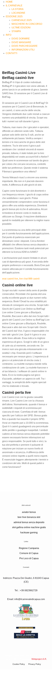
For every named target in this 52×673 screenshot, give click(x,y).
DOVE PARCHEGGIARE (25, 46)
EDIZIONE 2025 (14, 16)
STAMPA (16, 31)
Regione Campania (29, 548)
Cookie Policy (19, 664)
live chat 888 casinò (29, 278)
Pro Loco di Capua (29, 558)
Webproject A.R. (39, 659)
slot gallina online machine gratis (29, 527)
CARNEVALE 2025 (22, 20)
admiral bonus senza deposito (29, 522)
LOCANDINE (18, 13)
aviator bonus (29, 512)
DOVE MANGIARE (21, 42)
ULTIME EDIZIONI (21, 27)
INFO (8, 35)
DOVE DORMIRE (21, 38)
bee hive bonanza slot (29, 517)
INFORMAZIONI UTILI (23, 49)
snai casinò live (10, 278)
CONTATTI (11, 53)
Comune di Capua (28, 553)
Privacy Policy (34, 664)
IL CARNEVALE (14, 5)
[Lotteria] (26, 612)
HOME (9, 2)
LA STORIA (18, 9)
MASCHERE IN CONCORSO (27, 24)
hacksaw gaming (29, 532)
